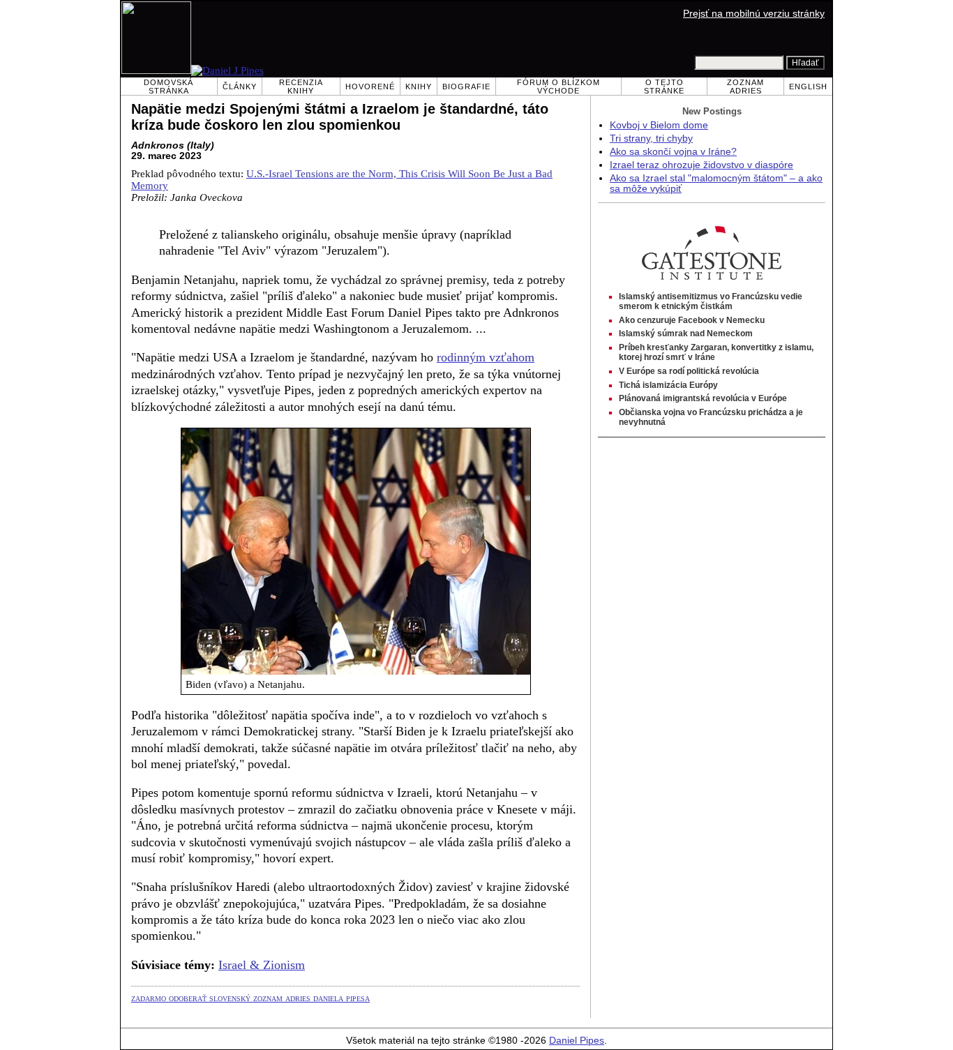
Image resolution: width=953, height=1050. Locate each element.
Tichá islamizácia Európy (668, 385)
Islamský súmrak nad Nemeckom (686, 333)
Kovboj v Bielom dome (659, 125)
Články (240, 86)
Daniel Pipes (576, 1040)
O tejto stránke (664, 86)
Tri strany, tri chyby (651, 138)
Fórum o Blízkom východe (558, 86)
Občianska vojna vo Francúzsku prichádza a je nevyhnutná (711, 417)
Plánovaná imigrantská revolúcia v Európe (703, 398)
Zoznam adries (745, 86)
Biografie (466, 86)
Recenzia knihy (301, 86)
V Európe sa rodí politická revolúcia (689, 371)
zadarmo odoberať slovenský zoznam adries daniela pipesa (250, 997)
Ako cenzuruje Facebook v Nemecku (692, 320)
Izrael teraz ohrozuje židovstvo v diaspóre (701, 165)
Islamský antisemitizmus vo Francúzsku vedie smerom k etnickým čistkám (710, 301)
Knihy (418, 86)
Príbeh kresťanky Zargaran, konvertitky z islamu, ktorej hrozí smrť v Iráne (716, 352)
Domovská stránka (168, 86)
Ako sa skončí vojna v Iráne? (673, 152)
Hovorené (370, 86)
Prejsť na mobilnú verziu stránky (754, 13)
